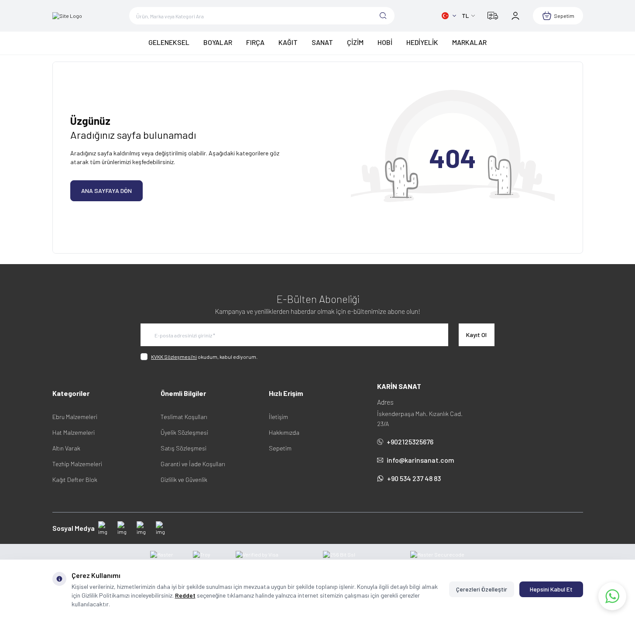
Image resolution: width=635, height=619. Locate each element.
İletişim (278, 416)
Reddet (185, 595)
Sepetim (280, 448)
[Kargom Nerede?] (492, 15)
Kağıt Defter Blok (74, 479)
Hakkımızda (284, 432)
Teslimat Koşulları (184, 416)
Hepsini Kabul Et (551, 589)
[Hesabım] (515, 15)
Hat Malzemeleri (73, 432)
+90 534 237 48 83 (414, 478)
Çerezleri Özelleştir (481, 589)
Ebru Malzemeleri (74, 416)
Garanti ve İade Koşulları (193, 464)
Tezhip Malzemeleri (77, 464)
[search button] (383, 15)
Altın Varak (66, 448)
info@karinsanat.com (420, 460)
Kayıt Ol (476, 334)
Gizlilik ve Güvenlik (184, 479)
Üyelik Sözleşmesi (184, 432)
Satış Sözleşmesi (183, 448)
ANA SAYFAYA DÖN (106, 190)
